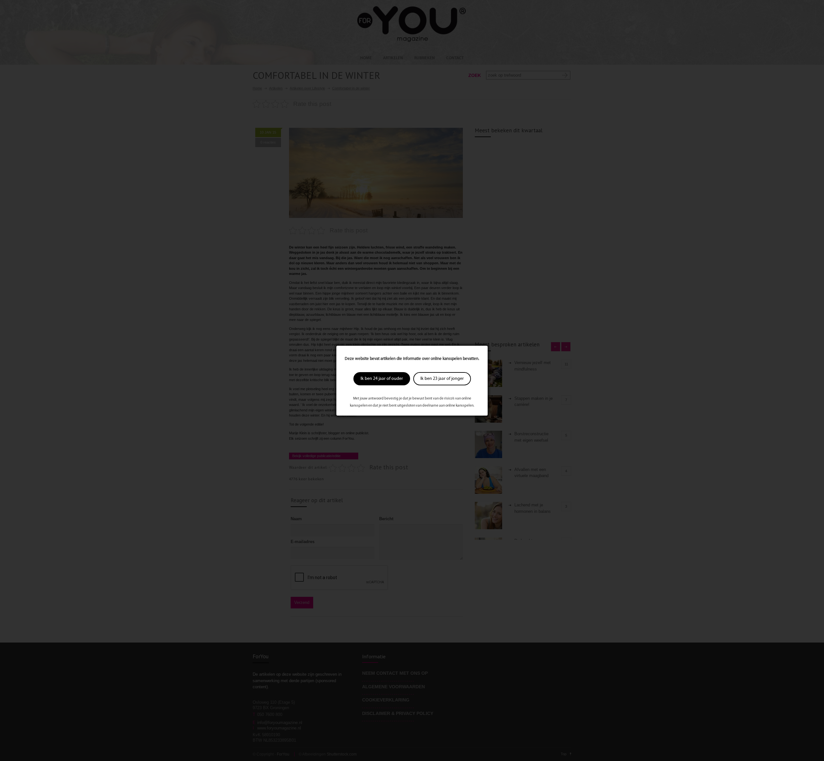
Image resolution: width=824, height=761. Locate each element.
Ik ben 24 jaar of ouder (381, 378)
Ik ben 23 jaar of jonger (442, 378)
